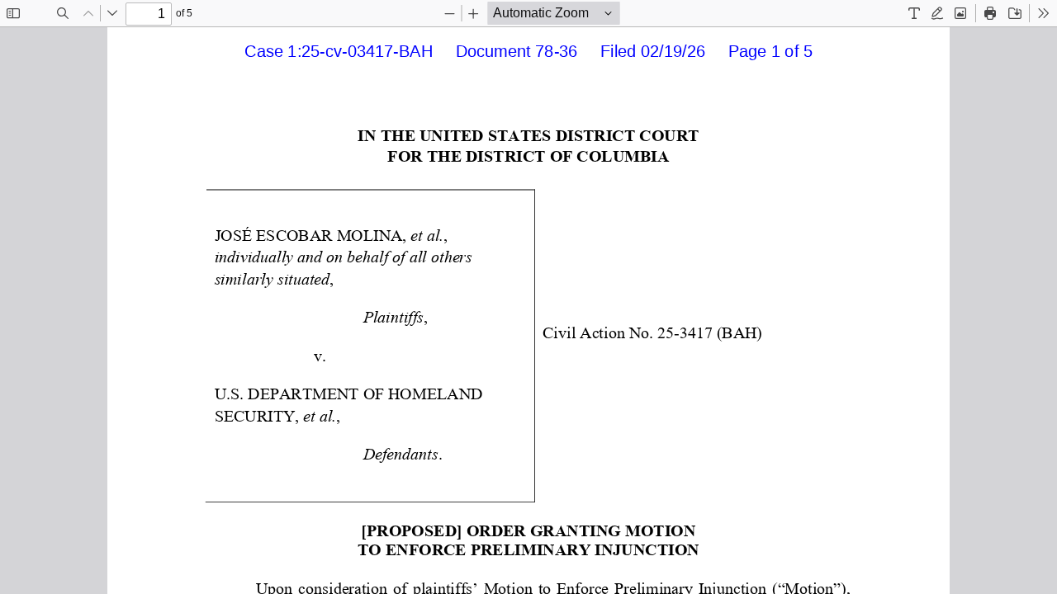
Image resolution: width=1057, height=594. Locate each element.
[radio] (914, 13)
